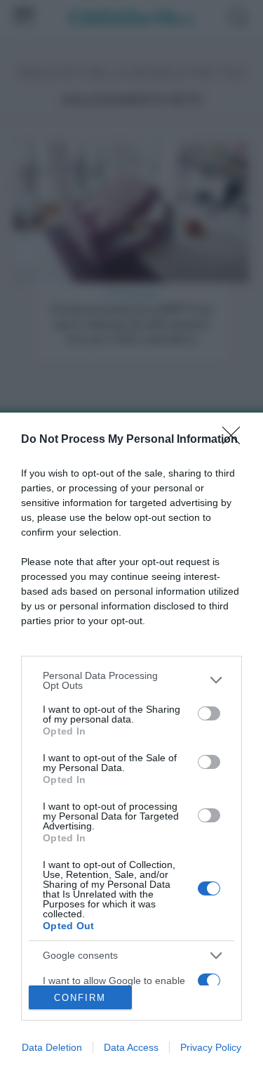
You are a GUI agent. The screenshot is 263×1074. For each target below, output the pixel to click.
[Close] (235, 440)
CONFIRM (80, 997)
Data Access (131, 1047)
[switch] (209, 713)
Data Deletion (52, 1047)
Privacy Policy (210, 1047)
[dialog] (131, 743)
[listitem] (131, 680)
